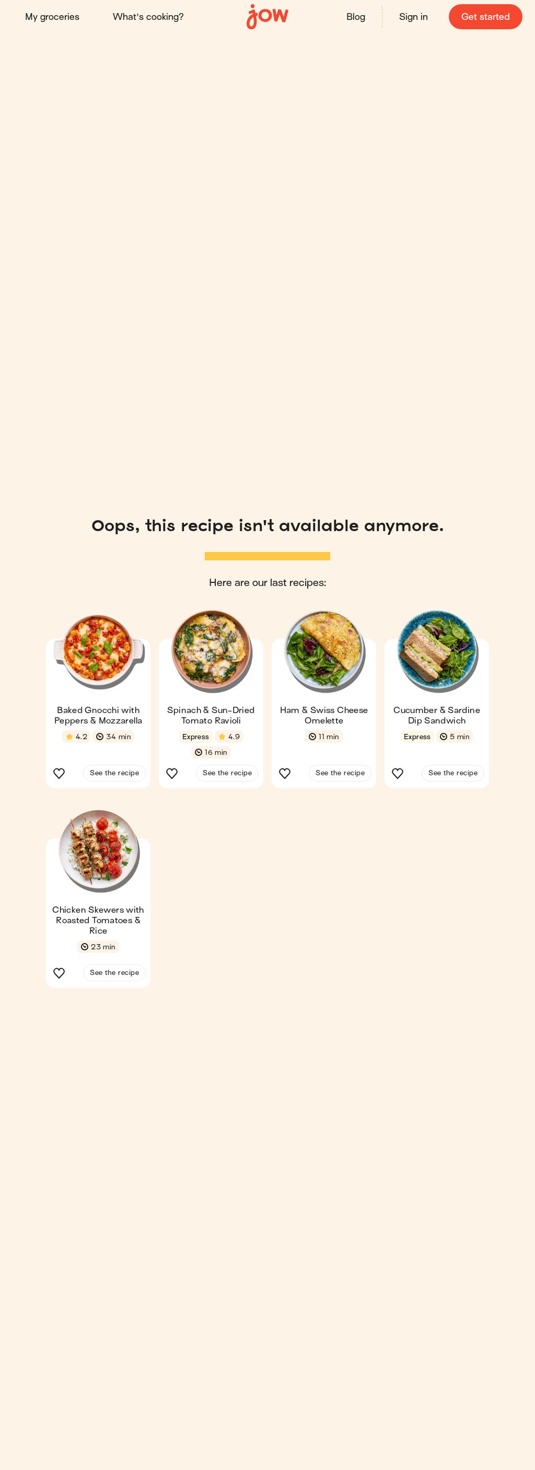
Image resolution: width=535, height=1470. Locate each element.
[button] (98, 702)
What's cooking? (148, 17)
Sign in (413, 17)
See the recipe (114, 773)
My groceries (52, 17)
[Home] (267, 17)
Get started (485, 17)
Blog (355, 17)
